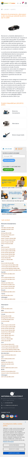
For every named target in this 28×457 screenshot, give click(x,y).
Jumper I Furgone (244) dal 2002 (8, 238)
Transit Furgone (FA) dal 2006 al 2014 (9, 266)
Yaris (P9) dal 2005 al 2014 (7, 295)
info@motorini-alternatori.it (12, 405)
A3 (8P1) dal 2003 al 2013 (6, 308)
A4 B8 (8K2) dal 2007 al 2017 (7, 229)
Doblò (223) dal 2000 (5, 340)
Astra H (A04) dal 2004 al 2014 (8, 277)
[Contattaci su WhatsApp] (18, 3)
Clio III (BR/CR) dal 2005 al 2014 (8, 291)
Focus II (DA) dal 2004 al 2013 (7, 344)
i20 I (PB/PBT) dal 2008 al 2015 (8, 273)
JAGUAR (6, 9)
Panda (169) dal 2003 (6, 257)
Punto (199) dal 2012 (6, 337)
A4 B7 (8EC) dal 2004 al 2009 (7, 227)
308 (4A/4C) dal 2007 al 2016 (7, 364)
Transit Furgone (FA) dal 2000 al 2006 (9, 265)
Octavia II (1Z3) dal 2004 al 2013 (8, 371)
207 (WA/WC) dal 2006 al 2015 (8, 284)
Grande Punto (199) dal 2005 (7, 256)
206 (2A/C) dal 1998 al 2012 (7, 283)
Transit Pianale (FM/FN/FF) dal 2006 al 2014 (11, 270)
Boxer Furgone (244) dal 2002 (8, 286)
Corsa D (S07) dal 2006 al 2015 (8, 279)
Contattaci (8, 169)
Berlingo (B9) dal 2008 (6, 233)
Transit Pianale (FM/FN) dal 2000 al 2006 (10, 268)
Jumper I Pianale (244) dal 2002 (8, 240)
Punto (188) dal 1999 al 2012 (7, 335)
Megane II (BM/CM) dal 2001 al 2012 (9, 367)
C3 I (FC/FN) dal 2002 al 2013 (7, 319)
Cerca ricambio (9, 160)
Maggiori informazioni (8, 441)
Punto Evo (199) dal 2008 (7, 259)
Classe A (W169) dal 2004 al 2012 (8, 355)
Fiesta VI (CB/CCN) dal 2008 (7, 263)
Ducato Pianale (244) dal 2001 (8, 252)
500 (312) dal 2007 (5, 247)
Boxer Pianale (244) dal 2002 (7, 288)
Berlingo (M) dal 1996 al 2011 (7, 235)
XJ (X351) (13, 9)
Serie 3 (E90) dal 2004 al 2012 (7, 312)
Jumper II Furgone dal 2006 (7, 242)
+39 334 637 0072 (9, 402)
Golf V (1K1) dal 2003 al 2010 (7, 376)
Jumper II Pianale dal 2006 (7, 243)
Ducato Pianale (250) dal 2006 (8, 254)
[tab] (7, 149)
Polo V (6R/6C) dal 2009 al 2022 (8, 299)
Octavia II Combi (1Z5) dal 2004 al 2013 (10, 373)
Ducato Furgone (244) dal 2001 (8, 249)
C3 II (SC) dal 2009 (5, 236)
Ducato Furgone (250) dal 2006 (8, 250)
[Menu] (25, 3)
